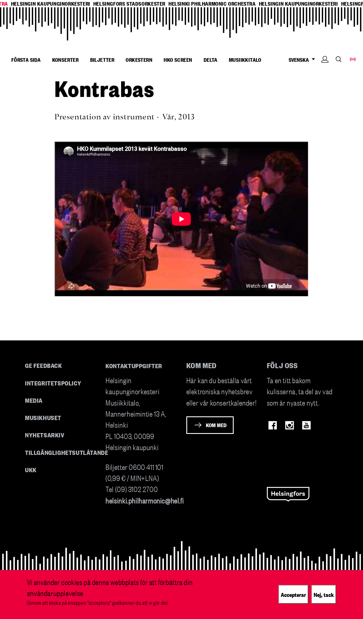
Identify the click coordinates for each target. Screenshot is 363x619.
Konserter (65, 59)
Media (34, 400)
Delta (211, 59)
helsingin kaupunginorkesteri (50, 3)
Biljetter (102, 59)
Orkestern (139, 59)
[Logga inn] (324, 68)
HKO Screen (178, 59)
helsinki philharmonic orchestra (212, 3)
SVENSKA (299, 59)
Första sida (26, 59)
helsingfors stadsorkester (129, 3)
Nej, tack (324, 594)
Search (339, 59)
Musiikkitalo (245, 59)
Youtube (306, 425)
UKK (31, 469)
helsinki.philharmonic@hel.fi (144, 500)
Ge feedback (43, 365)
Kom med (216, 425)
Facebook (272, 425)
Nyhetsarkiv (45, 435)
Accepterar (293, 594)
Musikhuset (43, 417)
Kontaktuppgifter (133, 365)
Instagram (289, 425)
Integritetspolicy (53, 383)
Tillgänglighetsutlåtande (66, 452)
